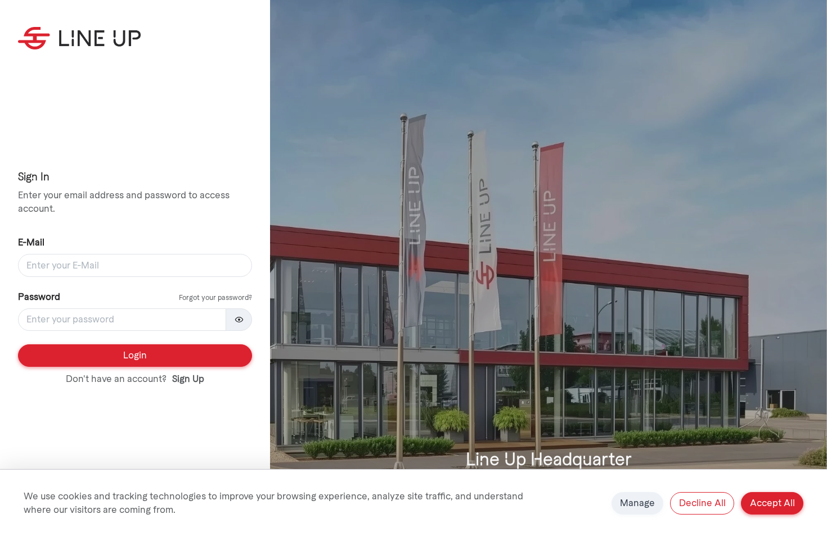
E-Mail (31, 242)
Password (39, 297)
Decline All (702, 503)
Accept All (772, 503)
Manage (637, 503)
